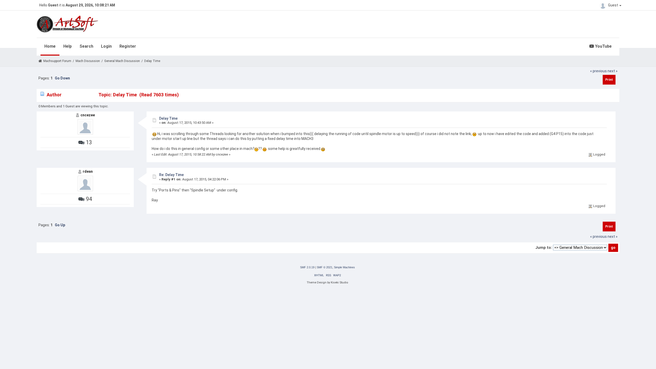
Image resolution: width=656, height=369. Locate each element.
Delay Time (168, 118)
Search (86, 46)
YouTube (603, 46)
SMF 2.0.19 (307, 267)
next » (613, 71)
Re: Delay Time (171, 175)
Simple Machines (344, 267)
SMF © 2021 (324, 267)
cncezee (87, 115)
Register (127, 46)
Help (67, 46)
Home (50, 46)
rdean (88, 171)
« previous (598, 71)
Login (106, 46)
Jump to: (543, 247)
